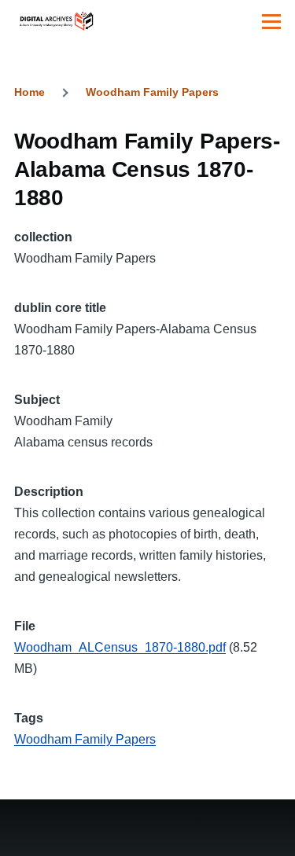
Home (29, 92)
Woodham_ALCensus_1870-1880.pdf (120, 647)
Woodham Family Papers (152, 92)
